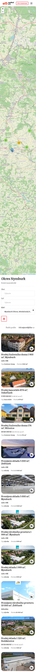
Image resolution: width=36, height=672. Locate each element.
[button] (30, 131)
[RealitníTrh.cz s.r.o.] (7, 3)
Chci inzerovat (22, 3)
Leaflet (24, 274)
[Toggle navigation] (32, 3)
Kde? (3, 307)
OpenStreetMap (32, 274)
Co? (2, 298)
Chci (3, 289)
